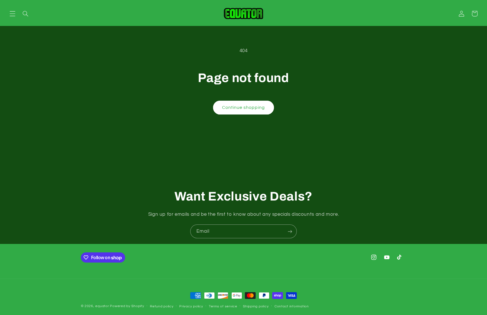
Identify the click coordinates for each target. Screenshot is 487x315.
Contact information (292, 306)
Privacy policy (191, 306)
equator (102, 306)
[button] (12, 13)
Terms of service (223, 306)
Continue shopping (243, 107)
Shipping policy (256, 306)
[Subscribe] (290, 231)
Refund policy (162, 306)
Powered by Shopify (127, 306)
